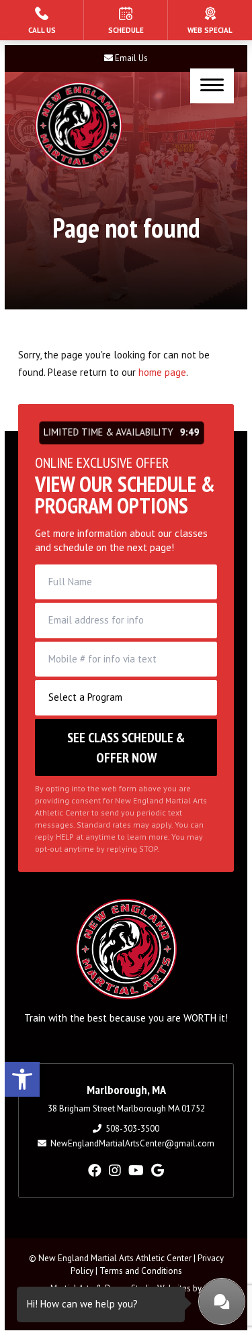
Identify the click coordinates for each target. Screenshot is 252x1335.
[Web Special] (210, 20)
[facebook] (94, 1170)
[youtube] (136, 1170)
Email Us (131, 58)
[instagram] (115, 1170)
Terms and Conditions (140, 1271)
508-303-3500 (132, 1128)
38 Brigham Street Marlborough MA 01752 (126, 1108)
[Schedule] (125, 20)
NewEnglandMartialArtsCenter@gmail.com (132, 1143)
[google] (157, 1170)
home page (162, 372)
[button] (22, 1079)
